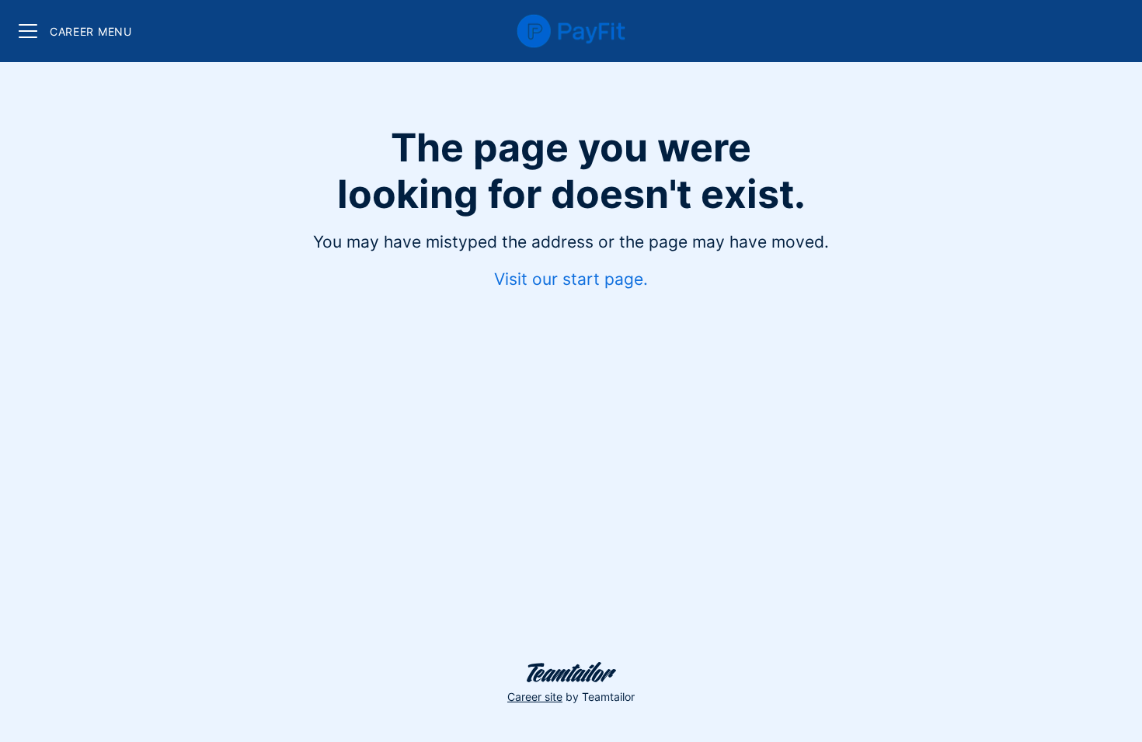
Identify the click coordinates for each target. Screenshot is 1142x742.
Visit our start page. (571, 279)
